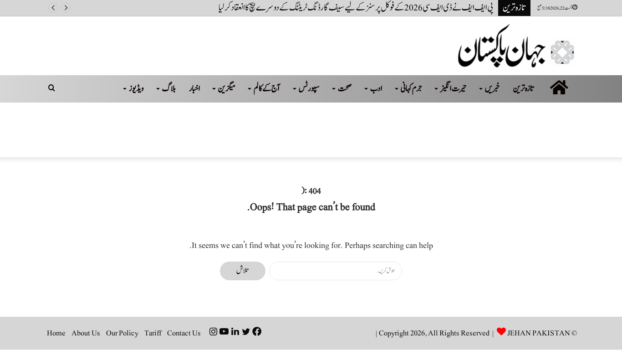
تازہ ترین (524, 89)
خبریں (492, 89)
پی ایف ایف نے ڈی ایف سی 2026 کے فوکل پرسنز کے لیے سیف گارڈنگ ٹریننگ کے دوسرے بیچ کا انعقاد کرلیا (356, 7)
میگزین (226, 89)
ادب (376, 89)
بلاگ (169, 89)
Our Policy (122, 333)
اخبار (194, 89)
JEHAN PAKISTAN (538, 333)
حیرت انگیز (453, 89)
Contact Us (184, 333)
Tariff (152, 333)
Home (56, 333)
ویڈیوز (136, 89)
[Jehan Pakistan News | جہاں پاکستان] (517, 45)
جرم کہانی (411, 89)
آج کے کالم (267, 89)
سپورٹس (309, 89)
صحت (345, 89)
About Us (85, 333)
